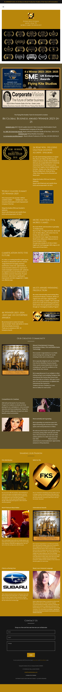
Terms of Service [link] (43, 660)
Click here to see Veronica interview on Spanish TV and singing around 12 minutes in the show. (46, 611)
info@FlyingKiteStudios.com (31, 672)
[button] (3, 6)
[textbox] (31, 632)
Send (31, 655)
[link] (31, 16)
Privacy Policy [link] (35, 660)
